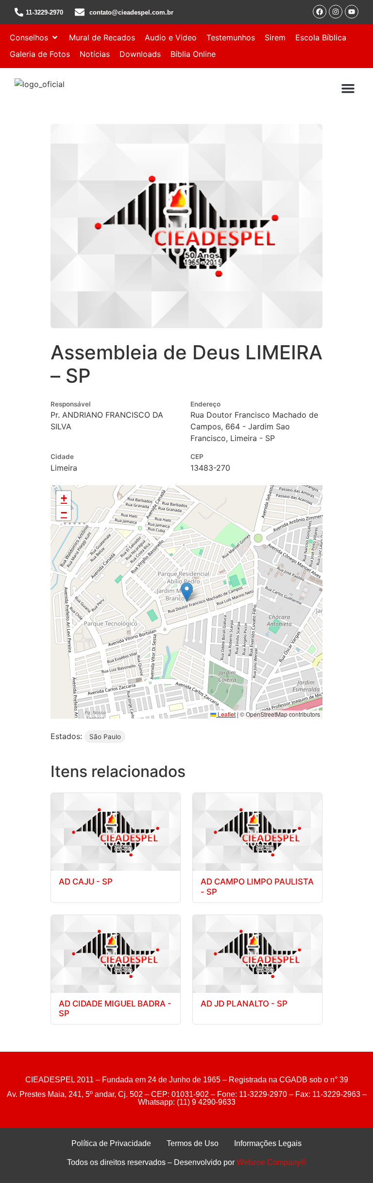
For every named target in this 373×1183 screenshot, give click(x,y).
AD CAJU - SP (86, 881)
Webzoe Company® (271, 1162)
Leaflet (226, 714)
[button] (34, 37)
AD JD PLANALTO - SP (244, 1003)
